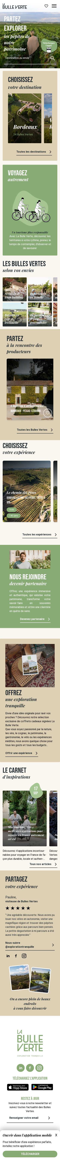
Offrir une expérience (18, 753)
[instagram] (39, 1068)
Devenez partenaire (32, 619)
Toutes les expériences (36, 534)
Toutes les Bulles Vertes (32, 429)
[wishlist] (46, 6)
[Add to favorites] (47, 413)
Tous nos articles (40, 864)
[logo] (15, 6)
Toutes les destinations (31, 151)
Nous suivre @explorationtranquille (19, 944)
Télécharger (30, 1154)
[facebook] (30, 1068)
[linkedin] (21, 1068)
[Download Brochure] (49, 48)
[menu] (54, 6)
